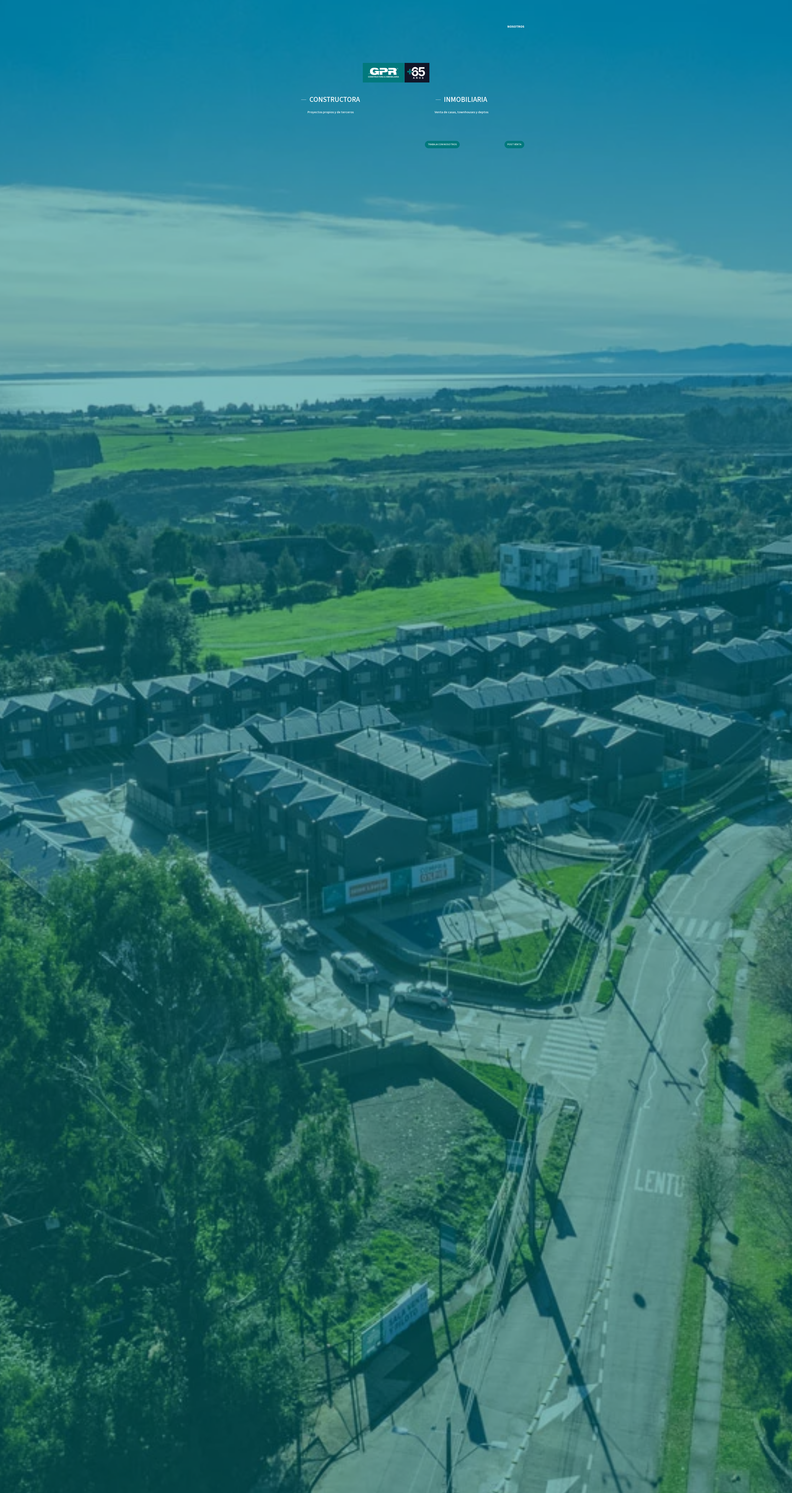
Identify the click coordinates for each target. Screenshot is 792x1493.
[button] (442, 144)
